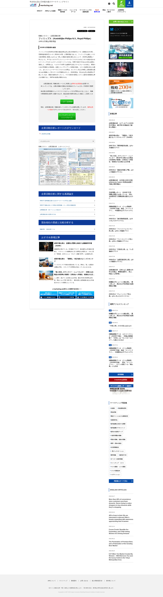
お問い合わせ (84, 580)
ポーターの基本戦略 (117, 459)
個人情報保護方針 (97, 580)
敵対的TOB (123, 455)
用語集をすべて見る (120, 481)
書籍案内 (73, 580)
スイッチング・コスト (117, 463)
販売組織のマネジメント (118, 428)
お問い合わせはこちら (120, 21)
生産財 (113, 408)
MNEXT (39, 11)
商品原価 (113, 412)
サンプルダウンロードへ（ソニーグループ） (67, 116)
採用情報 (121, 374)
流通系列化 (114, 420)
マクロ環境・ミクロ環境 (118, 466)
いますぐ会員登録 (67, 101)
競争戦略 (113, 455)
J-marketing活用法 (120, 380)
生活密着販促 (115, 447)
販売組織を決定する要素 (118, 424)
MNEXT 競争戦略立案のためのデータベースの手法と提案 (56, 200)
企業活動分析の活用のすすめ (48, 214)
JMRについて (52, 580)
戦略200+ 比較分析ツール (47, 229)
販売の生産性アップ (117, 431)
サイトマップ (63, 580)
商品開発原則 (122, 408)
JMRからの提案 (50, 11)
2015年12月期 (46, 134)
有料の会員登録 (77, 83)
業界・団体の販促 (116, 443)
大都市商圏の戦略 (116, 435)
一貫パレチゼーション (117, 451)
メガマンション (115, 474)
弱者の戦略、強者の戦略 (118, 439)
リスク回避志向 (115, 470)
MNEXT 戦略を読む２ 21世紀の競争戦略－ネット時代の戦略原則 (58, 205)
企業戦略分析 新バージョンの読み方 (50, 210)
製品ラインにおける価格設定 (119, 416)
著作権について (110, 580)
